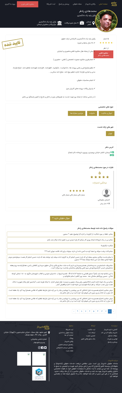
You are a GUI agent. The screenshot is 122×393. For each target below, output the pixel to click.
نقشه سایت (69, 351)
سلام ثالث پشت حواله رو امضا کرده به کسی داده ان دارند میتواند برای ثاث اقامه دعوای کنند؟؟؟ (78, 251)
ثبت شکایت (91, 329)
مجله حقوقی (77, 4)
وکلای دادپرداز (90, 4)
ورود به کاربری (10, 4)
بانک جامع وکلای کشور (88, 339)
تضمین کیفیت (90, 336)
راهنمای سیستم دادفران (65, 344)
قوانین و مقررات (112, 339)
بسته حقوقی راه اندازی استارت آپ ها (66, 334)
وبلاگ (71, 338)
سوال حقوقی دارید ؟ (61, 218)
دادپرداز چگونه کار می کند (109, 332)
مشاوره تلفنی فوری (27, 4)
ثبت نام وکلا (50, 4)
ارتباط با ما (92, 332)
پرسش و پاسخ (64, 4)
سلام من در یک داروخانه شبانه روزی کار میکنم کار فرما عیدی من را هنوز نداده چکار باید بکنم (80, 239)
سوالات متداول (112, 336)
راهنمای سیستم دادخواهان (64, 347)
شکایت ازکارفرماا (107, 245)
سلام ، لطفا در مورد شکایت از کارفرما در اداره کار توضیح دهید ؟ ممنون (88, 234)
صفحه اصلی (103, 4)
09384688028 (39, 343)
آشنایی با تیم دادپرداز (110, 329)
